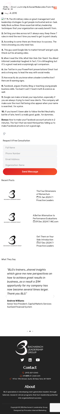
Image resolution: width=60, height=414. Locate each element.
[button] (55, 8)
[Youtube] (37, 359)
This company (48, 100)
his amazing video (20, 53)
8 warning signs (17, 81)
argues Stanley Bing (23, 86)
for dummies (47, 114)
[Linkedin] (30, 359)
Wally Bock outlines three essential (17, 25)
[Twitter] (22, 359)
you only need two (24, 45)
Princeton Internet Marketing (35, 410)
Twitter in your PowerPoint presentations (27, 69)
